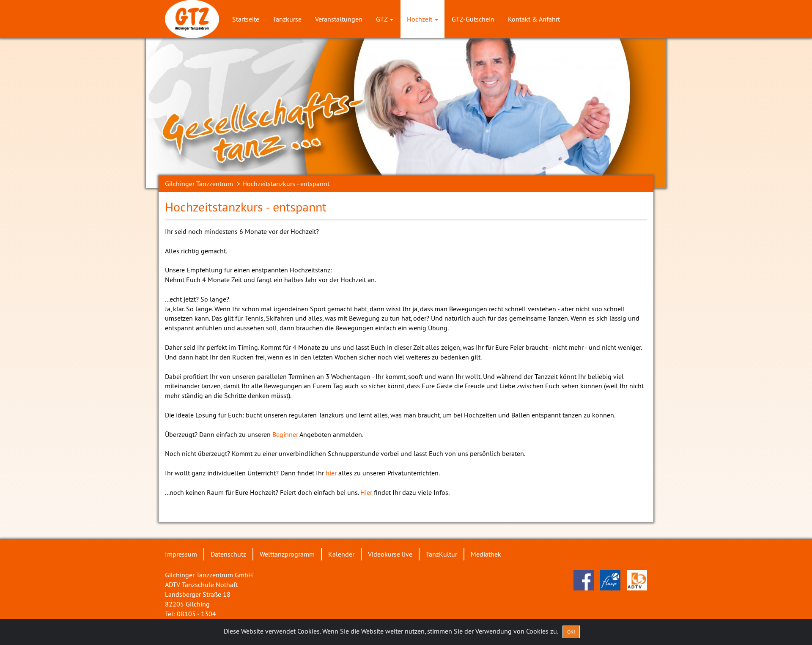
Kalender (341, 554)
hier (332, 473)
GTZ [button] (382, 19)
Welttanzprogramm (287, 554)
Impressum (181, 554)
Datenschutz (228, 554)
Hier (366, 492)
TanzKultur (441, 554)
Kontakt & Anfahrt (534, 19)
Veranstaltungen (338, 19)
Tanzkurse (287, 19)
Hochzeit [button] (420, 19)
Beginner (285, 434)
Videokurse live (390, 554)
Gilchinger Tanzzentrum (199, 183)
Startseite (245, 19)
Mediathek (486, 554)
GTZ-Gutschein (473, 19)
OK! (571, 632)
